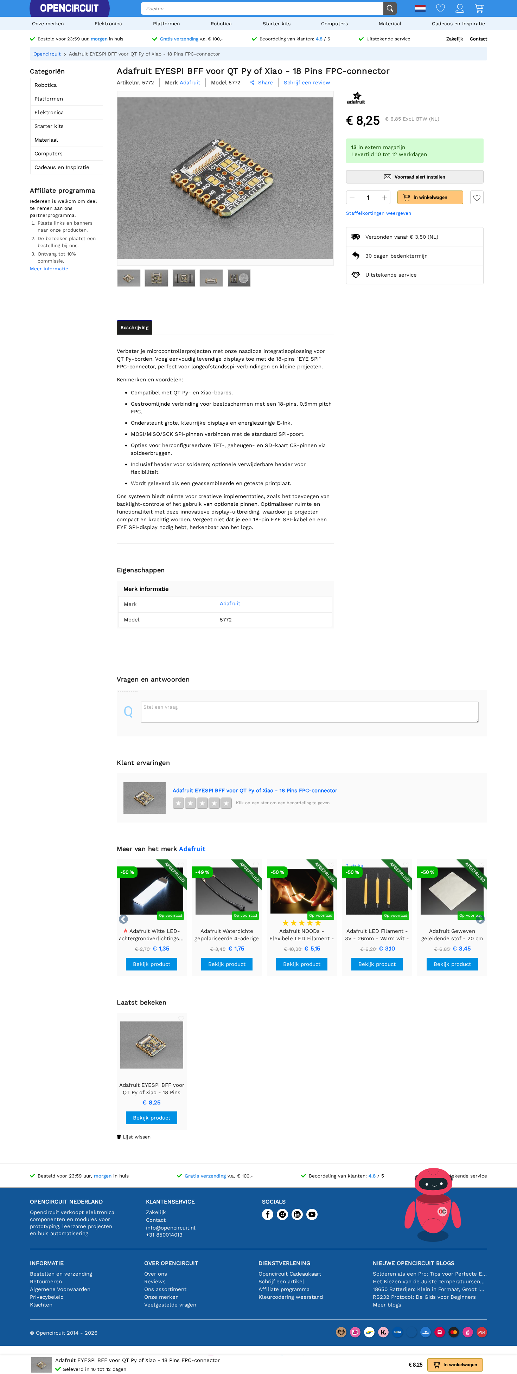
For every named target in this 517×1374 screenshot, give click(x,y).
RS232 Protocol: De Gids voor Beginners (424, 1297)
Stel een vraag (160, 707)
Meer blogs (387, 1305)
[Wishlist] (435, 9)
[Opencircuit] (69, 8)
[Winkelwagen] (474, 9)
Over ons (155, 1274)
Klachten (41, 1305)
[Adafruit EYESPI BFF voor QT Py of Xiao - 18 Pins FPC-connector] (128, 278)
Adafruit (230, 603)
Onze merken (48, 23)
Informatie (47, 1263)
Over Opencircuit (171, 1263)
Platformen (166, 23)
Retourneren (46, 1281)
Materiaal (390, 23)
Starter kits (277, 23)
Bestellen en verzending (61, 1274)
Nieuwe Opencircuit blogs (413, 1263)
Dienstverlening (284, 1263)
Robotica (221, 23)
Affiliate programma (283, 1289)
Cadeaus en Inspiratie (458, 23)
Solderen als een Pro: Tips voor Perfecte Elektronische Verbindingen (430, 1274)
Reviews (155, 1281)
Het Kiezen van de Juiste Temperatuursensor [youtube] (430, 1281)
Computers (334, 23)
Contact (478, 38)
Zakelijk (454, 38)
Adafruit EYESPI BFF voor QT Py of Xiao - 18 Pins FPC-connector (255, 790)
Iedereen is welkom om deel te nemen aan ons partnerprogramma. (63, 208)
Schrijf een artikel (281, 1281)
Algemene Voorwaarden (60, 1289)
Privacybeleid (47, 1297)
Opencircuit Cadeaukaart (289, 1274)
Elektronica (108, 23)
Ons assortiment (165, 1289)
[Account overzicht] (454, 9)
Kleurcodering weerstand (290, 1297)
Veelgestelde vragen (170, 1305)
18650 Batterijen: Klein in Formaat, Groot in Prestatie (430, 1289)
